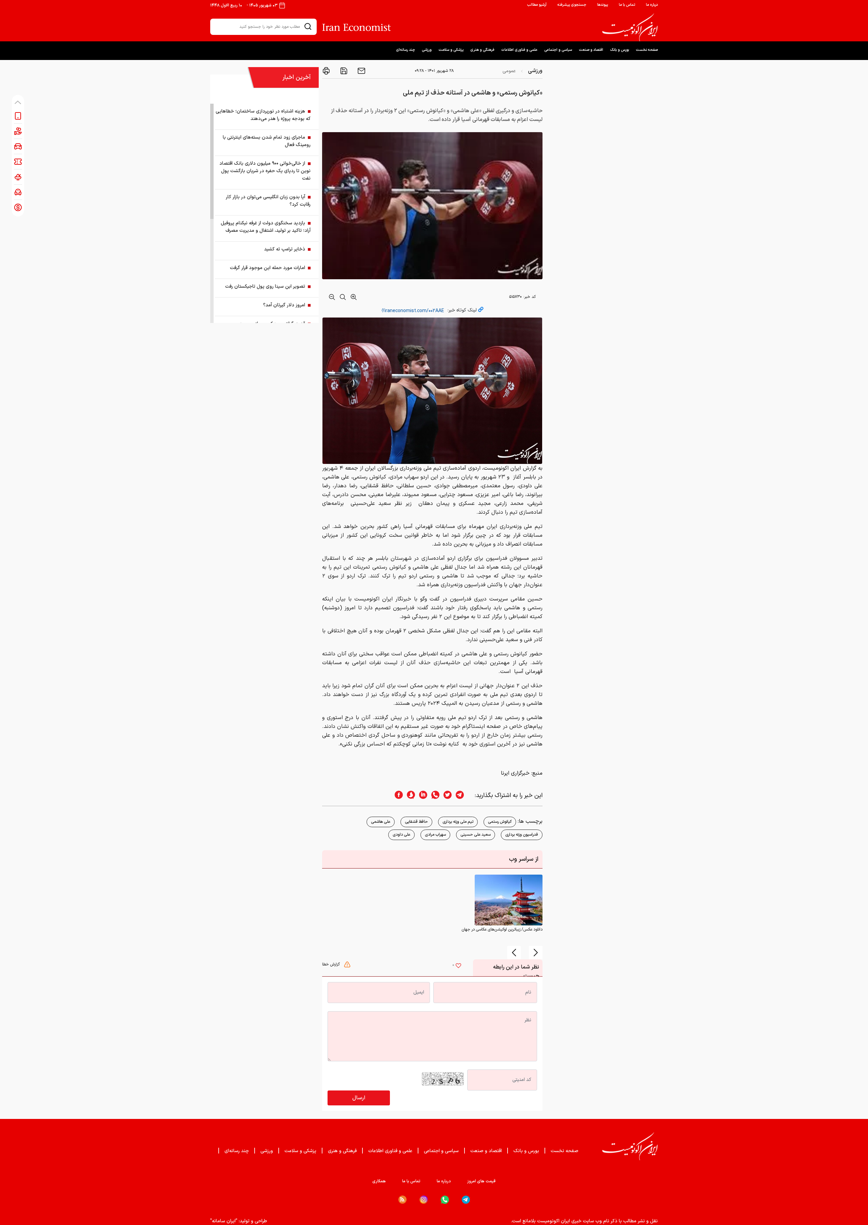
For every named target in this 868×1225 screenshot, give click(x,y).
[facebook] (397, 795)
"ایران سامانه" (223, 1221)
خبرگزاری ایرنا (515, 773)
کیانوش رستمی (500, 822)
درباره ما (652, 5)
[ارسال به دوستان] (361, 70)
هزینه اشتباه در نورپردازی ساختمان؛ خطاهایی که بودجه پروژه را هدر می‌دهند (263, 115)
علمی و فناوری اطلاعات (519, 50)
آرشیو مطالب (537, 5)
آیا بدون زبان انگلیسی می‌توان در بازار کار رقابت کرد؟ (268, 200)
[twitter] (445, 795)
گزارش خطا (331, 964)
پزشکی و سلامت (450, 50)
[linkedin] (421, 795)
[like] (458, 966)
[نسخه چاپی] (326, 70)
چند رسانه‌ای (405, 50)
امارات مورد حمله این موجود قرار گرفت (267, 267)
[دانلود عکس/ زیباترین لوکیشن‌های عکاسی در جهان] (508, 900)
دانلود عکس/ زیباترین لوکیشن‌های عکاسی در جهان (501, 929)
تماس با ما (627, 5)
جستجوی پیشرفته (571, 5)
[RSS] (402, 1200)
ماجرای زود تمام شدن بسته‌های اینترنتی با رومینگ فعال (267, 141)
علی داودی (401, 835)
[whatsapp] (433, 795)
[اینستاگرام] (423, 1200)
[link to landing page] (630, 27)
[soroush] (409, 795)
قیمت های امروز (481, 1181)
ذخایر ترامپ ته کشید (284, 249)
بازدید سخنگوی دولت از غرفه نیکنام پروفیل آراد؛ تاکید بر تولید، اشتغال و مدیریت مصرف (266, 227)
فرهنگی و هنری (482, 50)
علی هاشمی (380, 822)
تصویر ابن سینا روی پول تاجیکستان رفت (265, 286)
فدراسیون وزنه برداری (521, 835)
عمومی (509, 71)
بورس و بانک (619, 50)
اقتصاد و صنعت (591, 50)
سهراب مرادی (435, 835)
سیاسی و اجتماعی (558, 50)
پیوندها (602, 5)
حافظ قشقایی (416, 822)
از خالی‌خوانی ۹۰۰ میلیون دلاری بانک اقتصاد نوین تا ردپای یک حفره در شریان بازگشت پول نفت (265, 171)
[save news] (343, 70)
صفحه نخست (647, 50)
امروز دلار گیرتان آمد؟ (284, 305)
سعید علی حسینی (475, 835)
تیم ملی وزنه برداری (457, 822)
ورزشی (427, 50)
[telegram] (463, 795)
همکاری (379, 1181)
